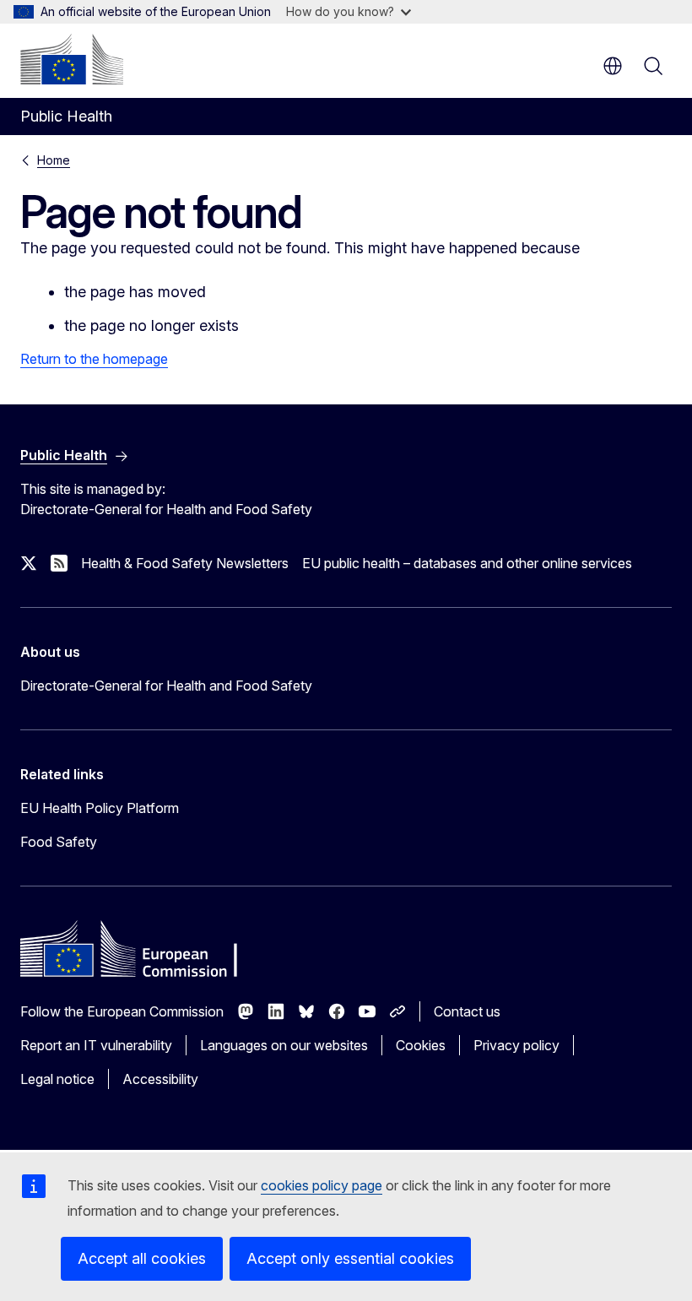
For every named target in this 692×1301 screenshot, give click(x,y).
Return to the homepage (94, 358)
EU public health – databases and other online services (467, 563)
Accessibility (160, 1079)
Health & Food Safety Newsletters (185, 563)
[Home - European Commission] (71, 59)
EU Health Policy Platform (99, 808)
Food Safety (58, 841)
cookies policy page (321, 1185)
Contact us (467, 1011)
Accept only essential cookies (350, 1258)
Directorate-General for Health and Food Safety (166, 685)
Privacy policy (516, 1045)
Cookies (421, 1045)
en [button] (612, 65)
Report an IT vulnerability (96, 1045)
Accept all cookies (142, 1258)
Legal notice (57, 1079)
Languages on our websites (284, 1045)
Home (53, 160)
